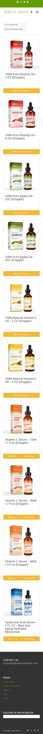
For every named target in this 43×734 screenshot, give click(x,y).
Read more (13, 456)
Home (5, 698)
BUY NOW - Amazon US (22, 91)
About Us (7, 690)
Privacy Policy (8, 682)
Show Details (30, 456)
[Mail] (27, 2)
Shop (5, 694)
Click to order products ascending (25, 25)
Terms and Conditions (12, 686)
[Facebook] (21, 2)
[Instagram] (17, 2)
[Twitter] (24, 2)
